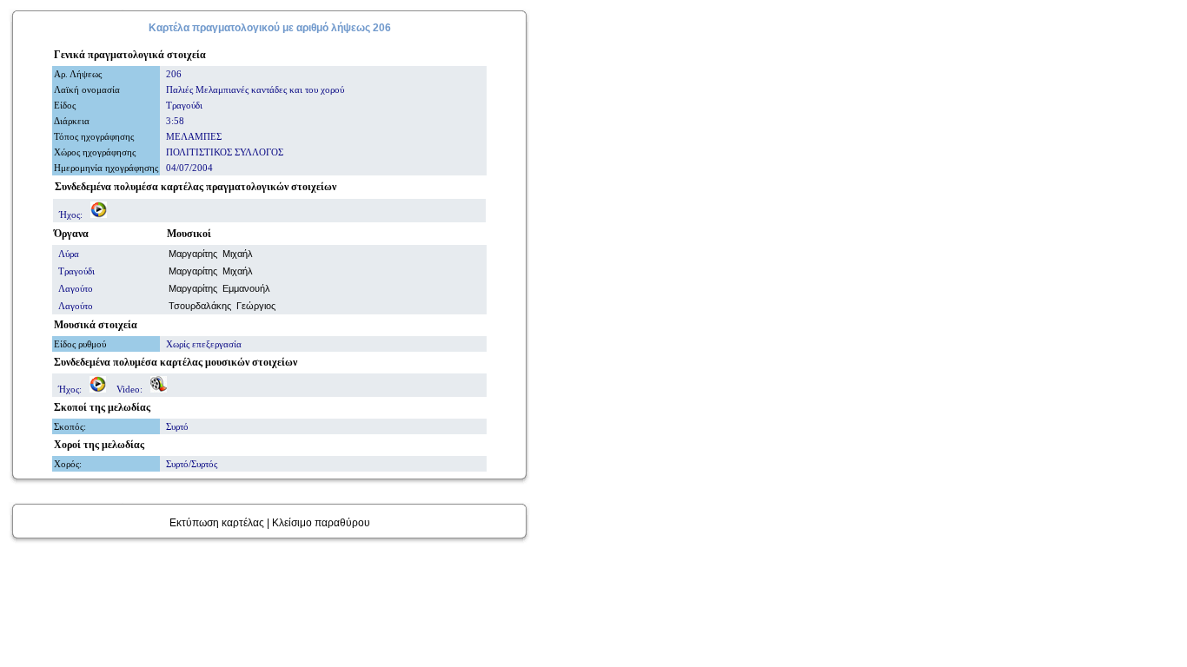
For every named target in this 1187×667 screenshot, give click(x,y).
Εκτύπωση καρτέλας (216, 523)
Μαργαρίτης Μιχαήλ (211, 253)
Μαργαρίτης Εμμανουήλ (219, 288)
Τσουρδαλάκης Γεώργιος (222, 305)
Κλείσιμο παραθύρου (321, 523)
